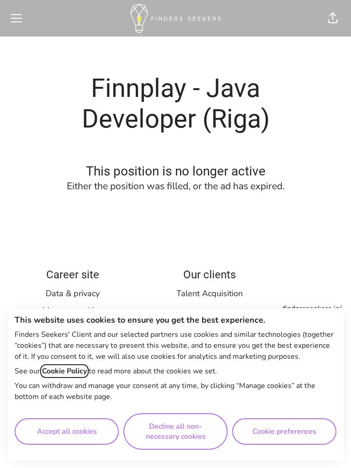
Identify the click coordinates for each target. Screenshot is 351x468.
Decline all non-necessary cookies (176, 431)
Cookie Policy (64, 371)
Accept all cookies (67, 431)
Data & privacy (73, 293)
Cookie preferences (284, 431)
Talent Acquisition (209, 293)
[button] (333, 18)
